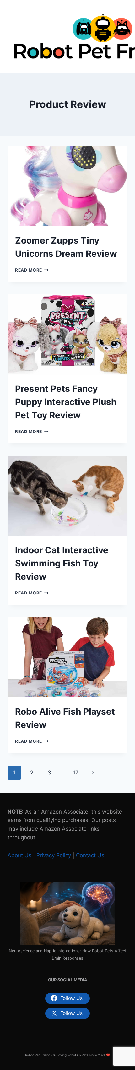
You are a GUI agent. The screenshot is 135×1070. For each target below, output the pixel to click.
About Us (19, 855)
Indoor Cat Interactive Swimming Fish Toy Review (61, 563)
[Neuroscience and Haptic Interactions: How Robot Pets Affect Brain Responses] (67, 913)
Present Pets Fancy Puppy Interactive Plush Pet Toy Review (65, 401)
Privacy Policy (53, 855)
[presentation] (67, 186)
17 (75, 772)
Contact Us (90, 855)
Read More (32, 270)
